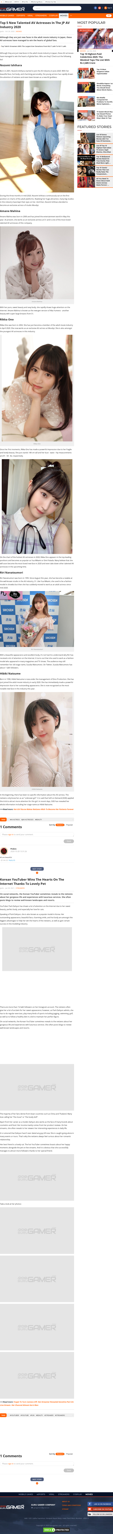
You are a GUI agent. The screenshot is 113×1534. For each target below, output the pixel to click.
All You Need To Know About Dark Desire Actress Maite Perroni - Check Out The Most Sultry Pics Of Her (103, 182)
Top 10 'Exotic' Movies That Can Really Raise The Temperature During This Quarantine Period (103, 171)
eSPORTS (21, 16)
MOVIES (63, 16)
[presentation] (8, 819)
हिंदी (109, 16)
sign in (10, 834)
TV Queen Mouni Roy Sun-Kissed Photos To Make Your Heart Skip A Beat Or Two (105, 115)
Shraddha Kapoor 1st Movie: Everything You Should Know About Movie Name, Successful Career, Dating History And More (105, 86)
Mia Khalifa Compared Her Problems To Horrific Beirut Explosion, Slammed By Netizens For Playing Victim (105, 101)
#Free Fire (25, 2)
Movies (19, 31)
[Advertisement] (37, 1007)
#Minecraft (8, 2)
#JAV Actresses (27, 819)
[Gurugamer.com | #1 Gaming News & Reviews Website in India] (12, 9)
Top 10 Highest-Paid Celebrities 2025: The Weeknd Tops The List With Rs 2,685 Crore (95, 58)
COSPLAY (53, 16)
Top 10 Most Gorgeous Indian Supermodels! (103, 71)
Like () (5, 860)
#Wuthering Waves (37, 2)
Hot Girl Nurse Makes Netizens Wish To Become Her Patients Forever (43, 809)
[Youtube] (99, 7)
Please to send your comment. (17, 834)
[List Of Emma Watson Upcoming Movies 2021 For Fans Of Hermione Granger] (86, 138)
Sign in (109, 8)
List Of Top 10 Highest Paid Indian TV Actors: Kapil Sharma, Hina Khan (103, 149)
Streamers (20, 888)
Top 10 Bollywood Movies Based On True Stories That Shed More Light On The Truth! (103, 160)
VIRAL (30, 16)
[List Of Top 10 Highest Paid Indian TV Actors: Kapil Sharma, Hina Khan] (86, 149)
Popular (69, 825)
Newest (60, 825)
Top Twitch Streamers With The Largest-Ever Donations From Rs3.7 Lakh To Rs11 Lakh (33, 46)
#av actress (15, 819)
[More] (71, 15)
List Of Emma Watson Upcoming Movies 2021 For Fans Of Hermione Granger (103, 138)
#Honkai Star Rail (50, 2)
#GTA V (16, 2)
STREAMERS (41, 16)
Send (69, 841)
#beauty (38, 819)
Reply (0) (12, 860)
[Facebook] (95, 7)
